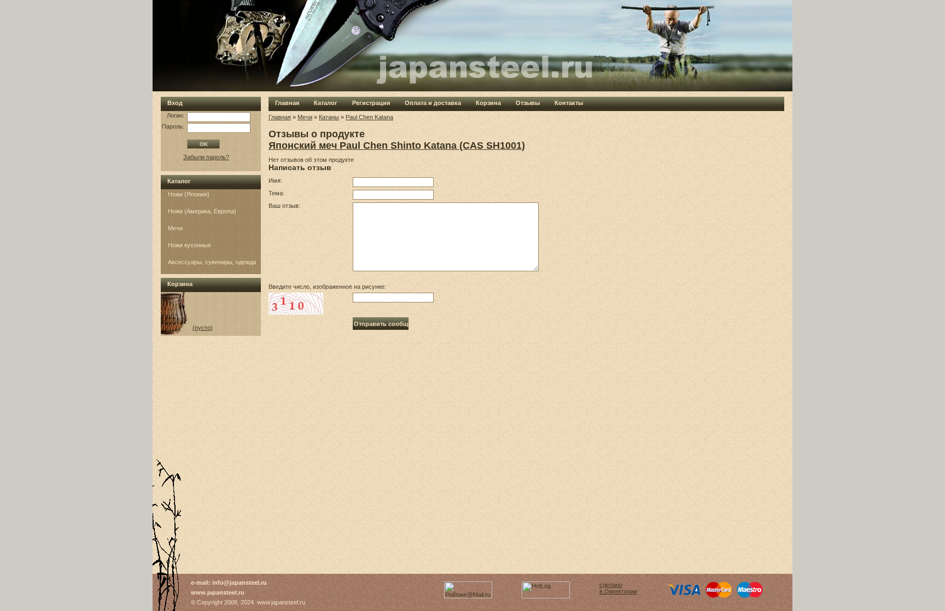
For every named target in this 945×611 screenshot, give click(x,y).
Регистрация (371, 103)
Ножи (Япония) (188, 194)
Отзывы (528, 103)
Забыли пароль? (206, 157)
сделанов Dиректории (618, 588)
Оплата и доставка (433, 103)
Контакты (569, 103)
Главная (287, 103)
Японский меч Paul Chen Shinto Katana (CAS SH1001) (397, 145)
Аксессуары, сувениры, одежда (212, 262)
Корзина (488, 103)
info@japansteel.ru (239, 582)
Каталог (325, 103)
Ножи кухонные (189, 245)
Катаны (329, 117)
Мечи (175, 228)
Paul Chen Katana (369, 117)
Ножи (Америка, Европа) (202, 211)
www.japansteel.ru (217, 592)
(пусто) (202, 327)
